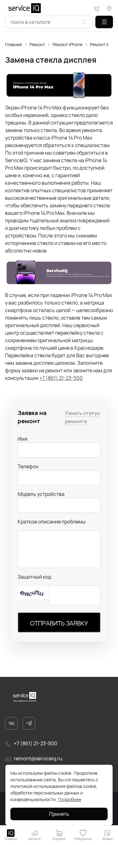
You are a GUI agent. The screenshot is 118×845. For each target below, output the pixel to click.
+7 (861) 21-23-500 (61, 378)
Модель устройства (41, 494)
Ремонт (37, 44)
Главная (13, 44)
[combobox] (49, 22)
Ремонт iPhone (67, 44)
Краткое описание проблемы (52, 521)
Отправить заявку (59, 623)
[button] (104, 22)
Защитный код (34, 576)
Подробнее (69, 799)
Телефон (28, 466)
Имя (22, 438)
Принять (59, 813)
